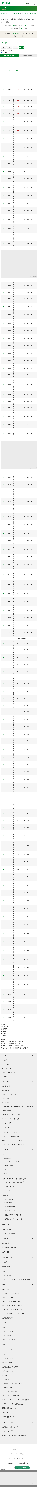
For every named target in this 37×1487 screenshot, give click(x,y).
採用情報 (5, 1412)
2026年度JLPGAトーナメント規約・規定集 (15, 1400)
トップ (4, 1060)
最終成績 (21, 47)
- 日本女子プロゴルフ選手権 (12, 1215)
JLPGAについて (7, 1350)
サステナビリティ (7, 1422)
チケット (5, 1238)
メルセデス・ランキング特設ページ (13, 1145)
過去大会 (25, 28)
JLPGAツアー (6, 1090)
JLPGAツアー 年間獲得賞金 (10, 1136)
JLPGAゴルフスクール (9, 1331)
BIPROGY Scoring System (13, 52)
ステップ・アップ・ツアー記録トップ (14, 1179)
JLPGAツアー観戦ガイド (10, 1247)
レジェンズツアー (7, 1098)
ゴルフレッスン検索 (8, 1340)
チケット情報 (18, 25)
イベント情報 (14, 28)
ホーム (3, 13)
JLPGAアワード (7, 1375)
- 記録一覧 (7, 1174)
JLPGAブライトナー (8, 1257)
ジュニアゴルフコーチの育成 (11, 1301)
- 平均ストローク (9, 1170)
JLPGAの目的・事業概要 (10, 1367)
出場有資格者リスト (8, 1111)
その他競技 (5, 1102)
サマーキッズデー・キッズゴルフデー (14, 1314)
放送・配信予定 (7, 1229)
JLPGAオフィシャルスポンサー (12, 1383)
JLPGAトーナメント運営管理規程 (12, 1404)
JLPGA (4, 1076)
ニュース (5, 1055)
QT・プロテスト (7, 1068)
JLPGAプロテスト (8, 1276)
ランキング (5, 1128)
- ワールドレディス (9, 1211)
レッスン (5, 1323)
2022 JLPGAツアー (13, 13)
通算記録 (5, 1195)
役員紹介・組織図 (7, 1363)
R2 (9, 47)
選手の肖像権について (9, 1408)
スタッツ (5, 1150)
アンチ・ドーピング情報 (9, 1392)
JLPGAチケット (7, 1243)
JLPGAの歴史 (6, 1379)
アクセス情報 (30, 25)
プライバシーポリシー (18, 1454)
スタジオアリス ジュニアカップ (12, 1310)
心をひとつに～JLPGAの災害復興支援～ (14, 1435)
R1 (4, 47)
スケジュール (6, 1086)
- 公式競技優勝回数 (9, 1207)
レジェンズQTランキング (10, 1123)
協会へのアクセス (7, 1371)
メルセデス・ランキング (10, 1132)
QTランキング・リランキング (11, 1119)
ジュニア (5, 1284)
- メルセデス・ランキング (12, 1161)
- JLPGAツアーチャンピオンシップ (14, 1219)
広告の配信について (31, 1483)
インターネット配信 (8, 1234)
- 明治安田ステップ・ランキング (14, 1182)
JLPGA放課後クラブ (8, 1318)
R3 (15, 47)
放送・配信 (8, 25)
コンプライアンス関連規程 (10, 1396)
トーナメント (6, 1064)
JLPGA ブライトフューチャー (11, 1427)
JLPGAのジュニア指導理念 (10, 1293)
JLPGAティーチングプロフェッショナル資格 (16, 1280)
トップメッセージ (7, 1359)
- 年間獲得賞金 (8, 1166)
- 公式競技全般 (8, 1203)
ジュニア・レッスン (8, 1072)
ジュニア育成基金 (7, 1297)
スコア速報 (22, 1468)
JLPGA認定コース (7, 1387)
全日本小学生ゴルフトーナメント (12, 1306)
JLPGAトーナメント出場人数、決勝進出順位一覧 (17, 1106)
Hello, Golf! (6, 1289)
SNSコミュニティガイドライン (18, 1458)
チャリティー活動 (7, 1431)
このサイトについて (18, 1449)
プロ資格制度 (6, 1267)
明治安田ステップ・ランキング (12, 1141)
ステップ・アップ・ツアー (10, 1094)
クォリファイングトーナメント (12, 1115)
